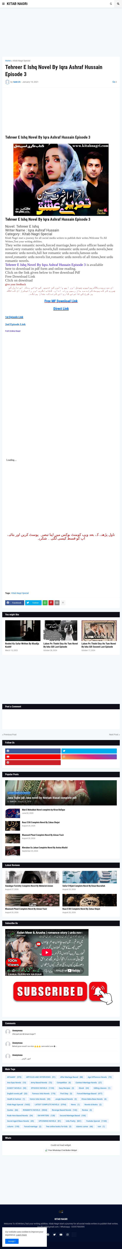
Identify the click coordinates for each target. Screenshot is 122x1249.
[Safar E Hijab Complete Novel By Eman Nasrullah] (89, 877)
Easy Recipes (66, 1088)
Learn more (21, 1235)
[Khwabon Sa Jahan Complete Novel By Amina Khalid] (12, 851)
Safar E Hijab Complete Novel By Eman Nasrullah (83, 886)
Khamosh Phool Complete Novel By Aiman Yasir (43, 835)
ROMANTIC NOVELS (35, 1110)
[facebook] (33, 751)
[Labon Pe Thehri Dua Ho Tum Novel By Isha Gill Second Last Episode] (99, 630)
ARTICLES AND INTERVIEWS (40, 1077)
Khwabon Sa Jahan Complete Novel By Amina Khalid (44, 847)
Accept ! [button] (12, 1241)
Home (8, 61)
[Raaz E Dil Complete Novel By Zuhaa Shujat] (12, 826)
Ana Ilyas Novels (16, 1082)
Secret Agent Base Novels (20, 1121)
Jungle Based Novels (66, 1099)
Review (87, 1110)
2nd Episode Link (15, 324)
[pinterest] (33, 762)
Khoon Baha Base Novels (94, 1099)
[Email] (57, 602)
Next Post (113, 734)
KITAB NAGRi (17, 4)
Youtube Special (96, 1121)
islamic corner (84, 1126)
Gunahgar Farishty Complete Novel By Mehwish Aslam (29, 886)
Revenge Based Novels (64, 1110)
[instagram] (89, 756)
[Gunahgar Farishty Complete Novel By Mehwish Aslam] (32, 877)
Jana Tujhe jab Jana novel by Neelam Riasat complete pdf (41, 798)
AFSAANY (14, 1077)
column (13, 1126)
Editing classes (102, 1088)
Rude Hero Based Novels (20, 1115)
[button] (3, 3)
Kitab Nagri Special (21, 61)
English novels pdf (17, 1093)
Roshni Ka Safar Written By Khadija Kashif (22, 645)
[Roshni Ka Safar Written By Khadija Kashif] (22, 630)
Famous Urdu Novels (43, 1093)
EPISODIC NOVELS (42, 1088)
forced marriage (32, 1126)
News (75, 1104)
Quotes (12, 1110)
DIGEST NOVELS (16, 1088)
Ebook (84, 1088)
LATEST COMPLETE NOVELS (50, 1104)
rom (101, 1126)
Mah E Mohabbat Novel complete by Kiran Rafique (43, 809)
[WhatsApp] (45, 602)
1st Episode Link (14, 317)
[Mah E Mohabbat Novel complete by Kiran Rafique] (12, 813)
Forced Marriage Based (89, 1093)
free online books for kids (58, 1126)
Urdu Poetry (73, 1121)
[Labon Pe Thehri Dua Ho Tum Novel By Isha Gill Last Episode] (61, 630)
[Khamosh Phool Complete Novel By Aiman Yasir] (12, 838)
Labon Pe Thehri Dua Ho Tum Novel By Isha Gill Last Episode (60, 645)
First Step (66, 1093)
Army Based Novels (41, 1082)
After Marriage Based (71, 1077)
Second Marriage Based (73, 1115)
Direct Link (61, 309)
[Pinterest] (51, 602)
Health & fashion (16, 1099)
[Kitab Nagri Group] (89, 762)
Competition (64, 1082)
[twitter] (89, 751)
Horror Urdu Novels (40, 1099)
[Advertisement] (61, 32)
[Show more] (62, 602)
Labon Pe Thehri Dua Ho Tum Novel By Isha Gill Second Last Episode (99, 645)
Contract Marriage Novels (89, 1082)
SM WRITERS (46, 1115)
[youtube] (33, 756)
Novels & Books (93, 1104)
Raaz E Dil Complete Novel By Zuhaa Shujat (41, 822)
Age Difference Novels (100, 1077)
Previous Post (10, 734)
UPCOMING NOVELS (50, 1121)
